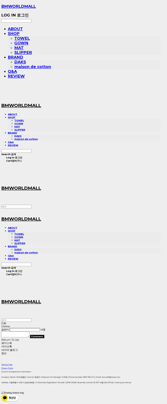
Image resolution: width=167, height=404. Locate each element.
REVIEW (16, 76)
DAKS (20, 62)
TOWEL (22, 38)
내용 (42, 329)
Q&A (12, 71)
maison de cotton (32, 66)
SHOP (14, 33)
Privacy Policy (7, 368)
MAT (19, 47)
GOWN (21, 43)
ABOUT (15, 28)
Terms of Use (6, 364)
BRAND (15, 57)
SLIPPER (23, 52)
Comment (37, 336)
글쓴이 (5, 329)
